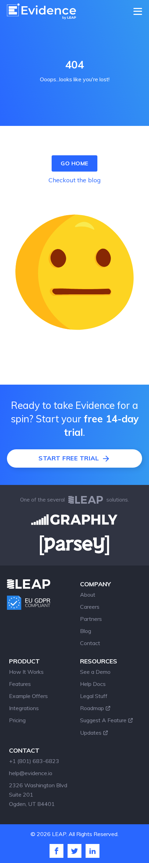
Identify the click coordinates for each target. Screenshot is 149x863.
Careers (89, 606)
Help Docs (93, 683)
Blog (85, 630)
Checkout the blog (75, 180)
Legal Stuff (93, 695)
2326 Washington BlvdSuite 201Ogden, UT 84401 (38, 794)
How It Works (26, 671)
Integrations (24, 708)
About (87, 594)
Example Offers (28, 695)
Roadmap (92, 708)
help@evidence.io (30, 773)
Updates (91, 732)
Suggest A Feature (103, 720)
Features (20, 683)
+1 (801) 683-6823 (34, 761)
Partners (91, 618)
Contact (90, 643)
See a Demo (95, 671)
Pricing (17, 720)
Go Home (74, 163)
